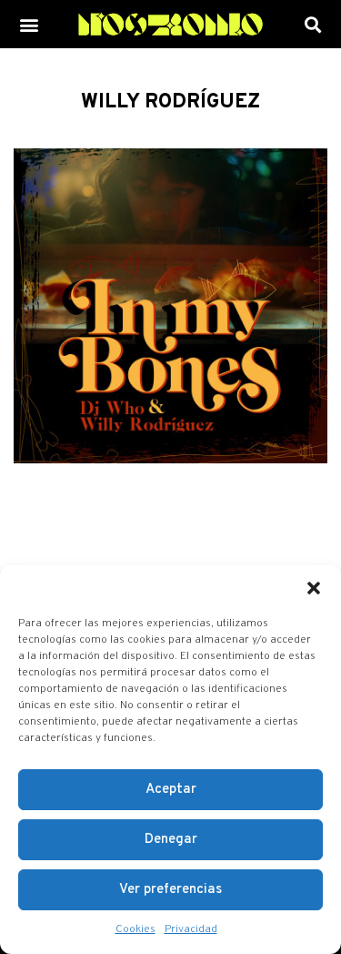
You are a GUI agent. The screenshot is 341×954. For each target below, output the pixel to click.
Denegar (171, 839)
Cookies (135, 929)
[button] (314, 588)
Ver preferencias (170, 889)
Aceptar (170, 789)
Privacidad (191, 929)
